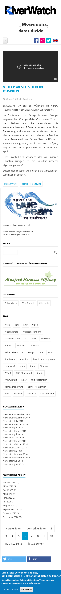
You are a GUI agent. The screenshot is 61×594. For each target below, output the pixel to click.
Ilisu (17, 324)
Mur (25, 324)
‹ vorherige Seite (35, 528)
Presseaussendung (32, 331)
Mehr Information (32, 583)
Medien (21, 345)
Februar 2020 (9, 482)
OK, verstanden (10, 589)
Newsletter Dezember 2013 (16, 457)
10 (51, 536)
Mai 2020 (7, 494)
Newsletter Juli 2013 (13, 460)
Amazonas (34, 345)
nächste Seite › (14, 543)
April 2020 (8, 490)
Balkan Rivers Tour (14, 352)
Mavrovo (45, 338)
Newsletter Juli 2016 (13, 427)
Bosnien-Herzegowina (44, 359)
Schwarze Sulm (12, 338)
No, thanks (26, 589)
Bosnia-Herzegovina (31, 183)
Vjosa (7, 324)
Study (32, 366)
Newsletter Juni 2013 (13, 464)
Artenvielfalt (11, 379)
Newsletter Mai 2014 (13, 450)
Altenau (8, 345)
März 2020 (8, 486)
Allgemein (44, 303)
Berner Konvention (37, 386)
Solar (24, 379)
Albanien (24, 359)
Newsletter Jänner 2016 (14, 431)
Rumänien (10, 359)
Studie (40, 373)
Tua (50, 352)
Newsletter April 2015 (13, 437)
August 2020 (9, 505)
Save (34, 338)
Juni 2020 (7, 497)
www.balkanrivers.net (16, 225)
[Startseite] (30, 10)
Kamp (31, 352)
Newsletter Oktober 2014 (15, 444)
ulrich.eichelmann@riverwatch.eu (18, 231)
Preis (7, 393)
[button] (14, 559)
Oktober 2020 (9, 513)
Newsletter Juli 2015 (13, 434)
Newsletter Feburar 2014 (15, 454)
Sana (40, 352)
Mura (22, 366)
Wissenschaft (11, 331)
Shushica (31, 393)
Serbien (18, 393)
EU (25, 338)
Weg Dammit (28, 303)
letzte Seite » (36, 543)
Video (35, 324)
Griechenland (47, 393)
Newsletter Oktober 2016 (15, 424)
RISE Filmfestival (24, 373)
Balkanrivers (10, 183)
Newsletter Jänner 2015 (14, 441)
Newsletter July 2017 (13, 421)
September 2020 (11, 509)
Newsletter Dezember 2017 (16, 417)
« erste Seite (13, 528)
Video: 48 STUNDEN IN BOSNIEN (23, 88)
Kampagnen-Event (14, 386)
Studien (44, 366)
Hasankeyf (10, 366)
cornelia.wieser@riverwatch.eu (16, 234)
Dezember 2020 (11, 517)
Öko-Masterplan (39, 379)
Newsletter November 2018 (16, 414)
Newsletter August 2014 (15, 447)
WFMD (8, 373)
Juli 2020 (7, 501)
